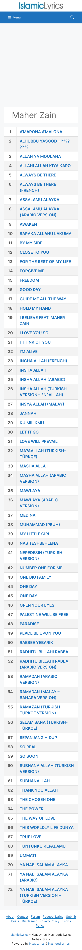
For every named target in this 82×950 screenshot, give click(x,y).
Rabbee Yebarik (36, 642)
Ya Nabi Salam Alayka (44, 864)
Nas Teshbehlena (39, 543)
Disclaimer (29, 921)
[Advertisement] (41, 65)
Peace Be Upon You (40, 633)
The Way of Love (38, 818)
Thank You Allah (39, 790)
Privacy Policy (49, 921)
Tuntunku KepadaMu (43, 846)
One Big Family (35, 577)
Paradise (29, 623)
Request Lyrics (53, 916)
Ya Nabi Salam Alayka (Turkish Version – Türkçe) (44, 895)
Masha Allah (34, 466)
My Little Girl (35, 534)
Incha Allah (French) (43, 360)
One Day (28, 586)
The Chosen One (37, 799)
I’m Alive (29, 351)
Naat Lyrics (37, 943)
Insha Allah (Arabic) (42, 379)
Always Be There (38, 175)
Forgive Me (32, 271)
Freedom (29, 280)
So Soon (29, 756)
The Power (31, 808)
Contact (22, 916)
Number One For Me (41, 568)
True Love (30, 836)
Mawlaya (30, 490)
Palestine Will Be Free (44, 614)
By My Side (31, 243)
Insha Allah (33, 370)
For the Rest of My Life (45, 261)
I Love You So (34, 332)
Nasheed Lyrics (59, 943)
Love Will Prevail (39, 441)
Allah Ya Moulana (40, 156)
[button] (72, 17)
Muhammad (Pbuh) (40, 524)
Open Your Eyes (37, 605)
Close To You (34, 252)
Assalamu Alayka (39, 199)
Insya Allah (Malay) (42, 404)
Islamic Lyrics (19, 935)
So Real (28, 747)
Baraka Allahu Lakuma (45, 233)
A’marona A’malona (41, 131)
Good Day (30, 289)
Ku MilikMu (32, 422)
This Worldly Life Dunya (47, 827)
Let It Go (29, 432)
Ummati (28, 855)
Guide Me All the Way (43, 299)
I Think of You (35, 342)
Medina (27, 515)
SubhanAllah (35, 780)
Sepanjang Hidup (38, 737)
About (10, 916)
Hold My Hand (35, 308)
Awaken (28, 224)
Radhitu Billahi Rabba (44, 651)
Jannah (28, 413)
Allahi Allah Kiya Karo (45, 165)
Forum (35, 916)
